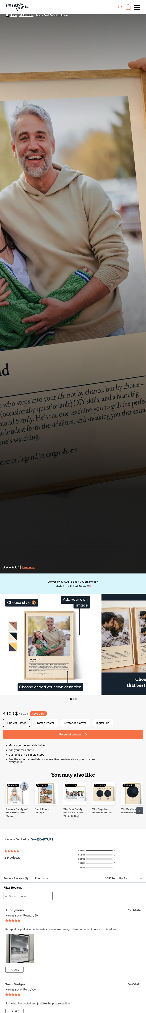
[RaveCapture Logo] (41, 839)
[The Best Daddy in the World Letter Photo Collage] (75, 804)
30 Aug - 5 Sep (68, 581)
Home (13, 15)
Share (15, 970)
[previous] (6, 810)
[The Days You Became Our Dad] (103, 804)
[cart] (128, 7)
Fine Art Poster (16, 723)
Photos (41, 878)
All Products (26, 15)
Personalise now (70, 734)
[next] (139, 810)
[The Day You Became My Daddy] (132, 804)
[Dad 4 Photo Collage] (46, 804)
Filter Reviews (13, 887)
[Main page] (17, 7)
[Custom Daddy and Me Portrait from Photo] (17, 804)
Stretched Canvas (75, 723)
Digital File (102, 723)
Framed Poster (45, 723)
